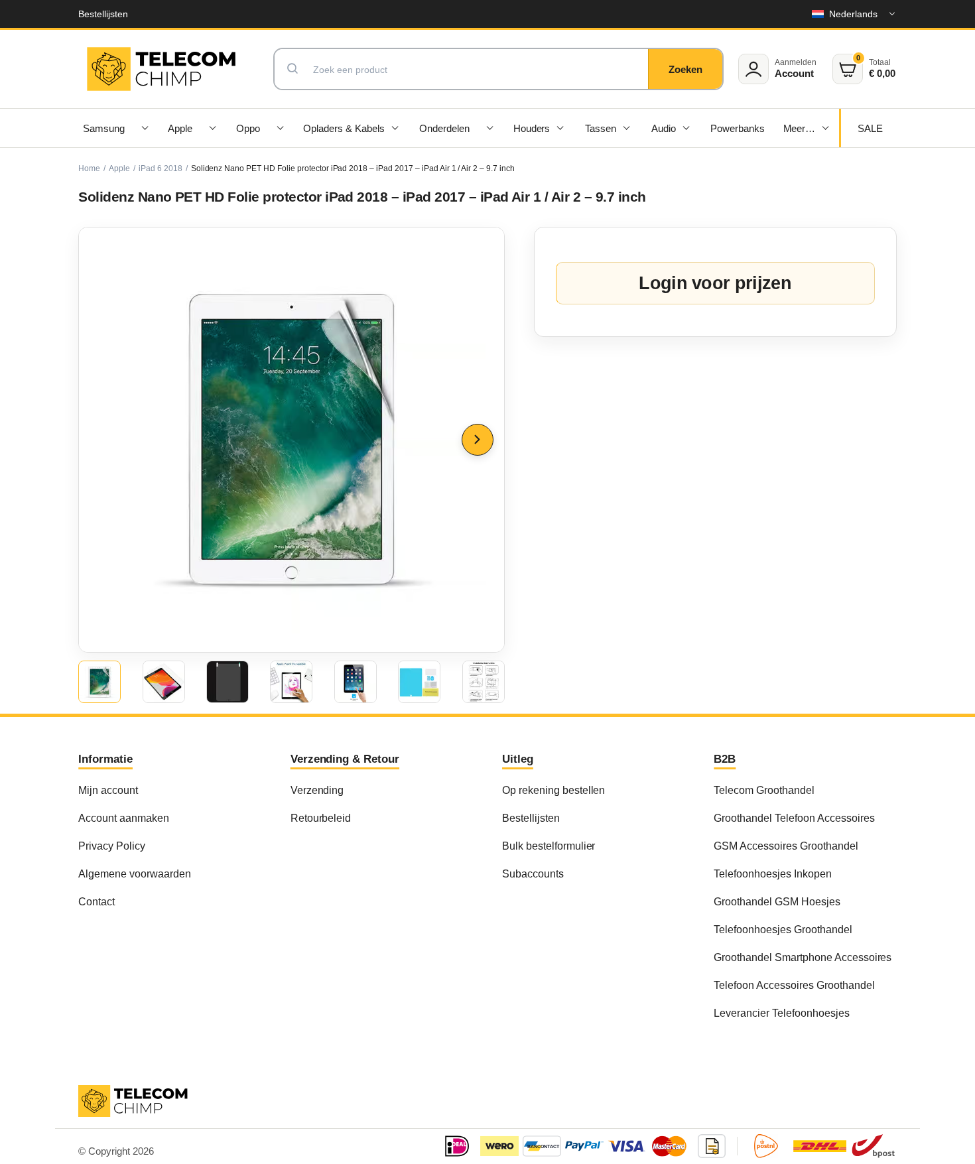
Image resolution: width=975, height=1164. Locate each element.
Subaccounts (533, 873)
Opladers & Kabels (344, 128)
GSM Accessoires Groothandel (786, 845)
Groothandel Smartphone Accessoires (802, 957)
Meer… (799, 128)
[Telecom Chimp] (161, 69)
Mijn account (108, 790)
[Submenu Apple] (213, 128)
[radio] (99, 682)
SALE (870, 128)
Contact (96, 901)
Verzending (317, 790)
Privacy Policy (111, 845)
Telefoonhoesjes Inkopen (772, 873)
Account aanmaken (123, 817)
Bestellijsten (103, 14)
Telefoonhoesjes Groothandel (783, 929)
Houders (532, 128)
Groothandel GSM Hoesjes (777, 901)
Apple (180, 128)
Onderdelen (444, 128)
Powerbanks (737, 128)
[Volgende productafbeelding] (477, 440)
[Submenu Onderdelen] (490, 128)
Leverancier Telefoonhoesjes (781, 1012)
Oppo (248, 128)
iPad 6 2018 (160, 168)
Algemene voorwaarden (134, 873)
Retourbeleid (321, 817)
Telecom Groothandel (764, 790)
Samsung (104, 128)
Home (89, 168)
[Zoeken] (685, 69)
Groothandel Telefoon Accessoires (794, 817)
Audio (663, 128)
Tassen (600, 128)
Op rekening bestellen (553, 790)
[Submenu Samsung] (145, 128)
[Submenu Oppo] (280, 128)
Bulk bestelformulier (548, 845)
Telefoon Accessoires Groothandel (794, 985)
